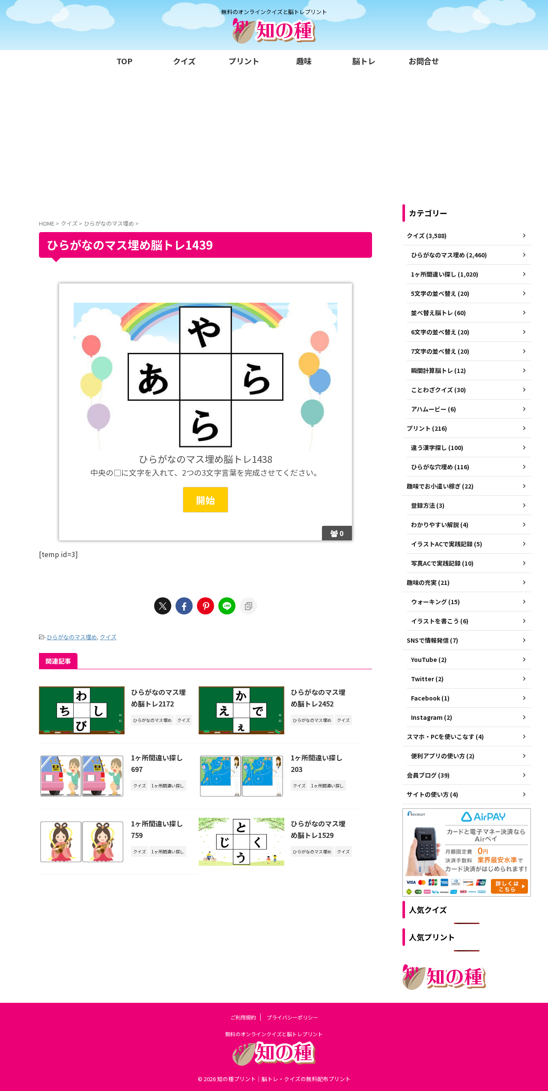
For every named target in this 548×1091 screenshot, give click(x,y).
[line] (226, 605)
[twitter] (162, 605)
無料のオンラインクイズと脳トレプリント (274, 1033)
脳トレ (363, 60)
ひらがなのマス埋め (72, 637)
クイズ (184, 60)
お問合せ (423, 60)
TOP (124, 60)
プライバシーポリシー (292, 1017)
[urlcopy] (248, 605)
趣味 (304, 60)
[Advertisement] (274, 136)
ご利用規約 (243, 1017)
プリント (244, 60)
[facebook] (184, 605)
